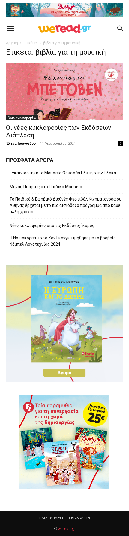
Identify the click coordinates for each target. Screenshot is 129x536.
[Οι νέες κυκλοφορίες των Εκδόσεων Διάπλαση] (64, 91)
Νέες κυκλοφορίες (22, 117)
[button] (10, 28)
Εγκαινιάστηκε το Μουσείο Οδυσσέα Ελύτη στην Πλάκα (63, 172)
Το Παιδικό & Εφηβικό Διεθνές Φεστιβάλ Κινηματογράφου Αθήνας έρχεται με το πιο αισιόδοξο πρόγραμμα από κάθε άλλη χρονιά (66, 205)
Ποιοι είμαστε (51, 518)
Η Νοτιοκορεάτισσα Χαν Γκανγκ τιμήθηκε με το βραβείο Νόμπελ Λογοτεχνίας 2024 (63, 241)
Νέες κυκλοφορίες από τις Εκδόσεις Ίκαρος (52, 225)
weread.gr (66, 528)
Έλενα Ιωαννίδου (21, 143)
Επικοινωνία (79, 518)
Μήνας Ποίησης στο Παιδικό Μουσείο (46, 186)
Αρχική (12, 42)
